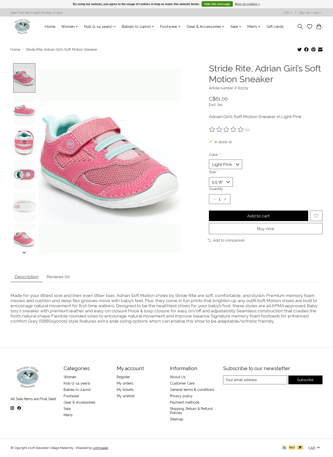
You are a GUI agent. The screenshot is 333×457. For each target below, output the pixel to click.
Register (123, 377)
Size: (214, 172)
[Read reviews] (227, 129)
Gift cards (275, 26)
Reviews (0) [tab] (58, 276)
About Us (178, 377)
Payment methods (184, 402)
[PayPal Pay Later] (300, 448)
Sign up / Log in (310, 12)
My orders (125, 383)
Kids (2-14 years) (77, 383)
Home (50, 26)
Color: (215, 154)
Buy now (265, 228)
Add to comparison (229, 240)
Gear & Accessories (79, 402)
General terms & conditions (192, 389)
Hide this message (217, 4)
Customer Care (182, 383)
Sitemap (176, 419)
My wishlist (126, 396)
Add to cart (258, 215)
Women (70, 377)
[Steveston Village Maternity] (22, 26)
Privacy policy (181, 396)
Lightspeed (100, 448)
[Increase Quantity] (225, 199)
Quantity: (216, 189)
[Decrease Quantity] (214, 199)
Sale (67, 408)
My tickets (125, 389)
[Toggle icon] (300, 26)
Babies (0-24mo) (77, 389)
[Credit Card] (284, 448)
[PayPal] (292, 448)
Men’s (68, 415)
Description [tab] (27, 276)
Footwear (71, 396)
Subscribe (305, 380)
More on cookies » (247, 4)
